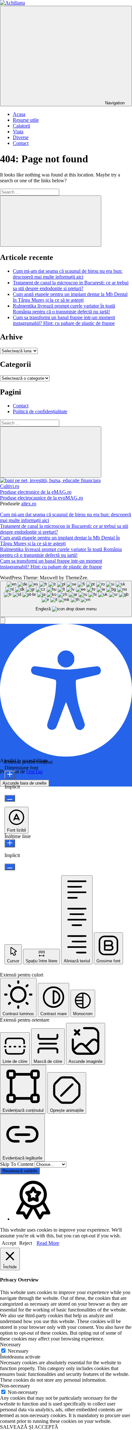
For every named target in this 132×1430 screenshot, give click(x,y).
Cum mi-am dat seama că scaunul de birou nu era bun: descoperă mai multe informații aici (67, 274)
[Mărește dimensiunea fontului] (9, 775)
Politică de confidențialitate (40, 411)
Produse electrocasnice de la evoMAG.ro (41, 497)
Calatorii (21, 126)
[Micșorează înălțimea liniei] (9, 866)
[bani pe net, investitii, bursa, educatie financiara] (50, 480)
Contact (21, 143)
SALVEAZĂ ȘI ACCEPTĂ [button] (29, 1427)
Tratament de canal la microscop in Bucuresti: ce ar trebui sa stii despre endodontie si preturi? (70, 285)
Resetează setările (20, 1170)
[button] (2, 620)
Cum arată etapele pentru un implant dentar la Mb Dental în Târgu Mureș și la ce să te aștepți (70, 297)
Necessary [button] (10, 1344)
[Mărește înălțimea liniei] (9, 843)
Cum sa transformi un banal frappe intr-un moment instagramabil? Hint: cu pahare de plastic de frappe (64, 320)
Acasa (19, 114)
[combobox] (66, 599)
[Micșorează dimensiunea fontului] (9, 798)
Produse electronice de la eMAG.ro (35, 492)
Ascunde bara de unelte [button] (24, 783)
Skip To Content (17, 1164)
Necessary (18, 1351)
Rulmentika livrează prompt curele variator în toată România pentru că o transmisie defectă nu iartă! (64, 308)
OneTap (34, 771)
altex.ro (28, 503)
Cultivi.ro (9, 486)
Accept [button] (9, 1243)
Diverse (21, 137)
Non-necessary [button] (15, 1385)
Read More (48, 1243)
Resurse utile (26, 120)
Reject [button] (25, 1243)
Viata (18, 131)
